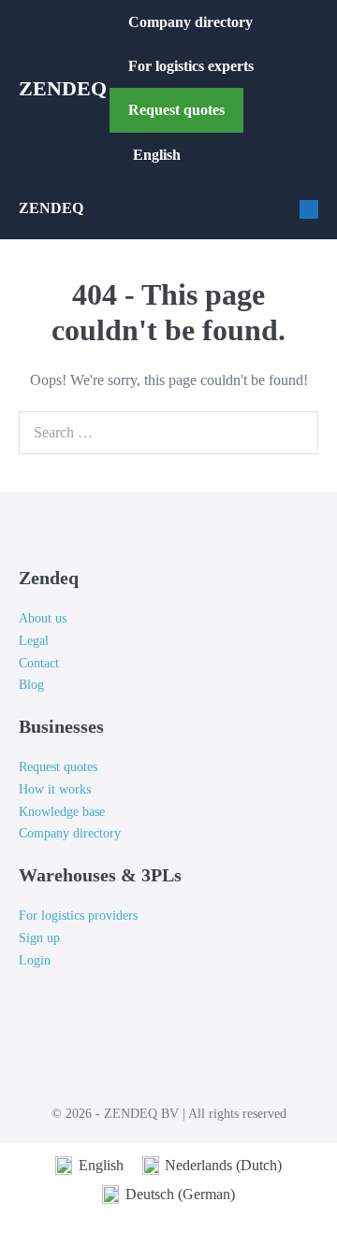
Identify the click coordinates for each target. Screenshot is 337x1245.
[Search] (299, 432)
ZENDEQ (63, 88)
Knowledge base (62, 812)
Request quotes (176, 110)
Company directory (190, 22)
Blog (31, 685)
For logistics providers (78, 916)
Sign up (39, 938)
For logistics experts (192, 66)
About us (42, 618)
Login (35, 960)
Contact (39, 663)
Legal (34, 641)
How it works (55, 789)
